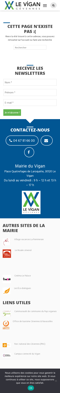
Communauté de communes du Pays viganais (35, 311)
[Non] (56, 380)
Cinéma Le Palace (22, 275)
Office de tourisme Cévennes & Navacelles (32, 321)
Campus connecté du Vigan (27, 353)
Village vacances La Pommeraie (29, 239)
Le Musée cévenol (23, 250)
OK (30, 388)
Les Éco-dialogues (22, 288)
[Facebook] (29, 152)
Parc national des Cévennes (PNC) (29, 343)
